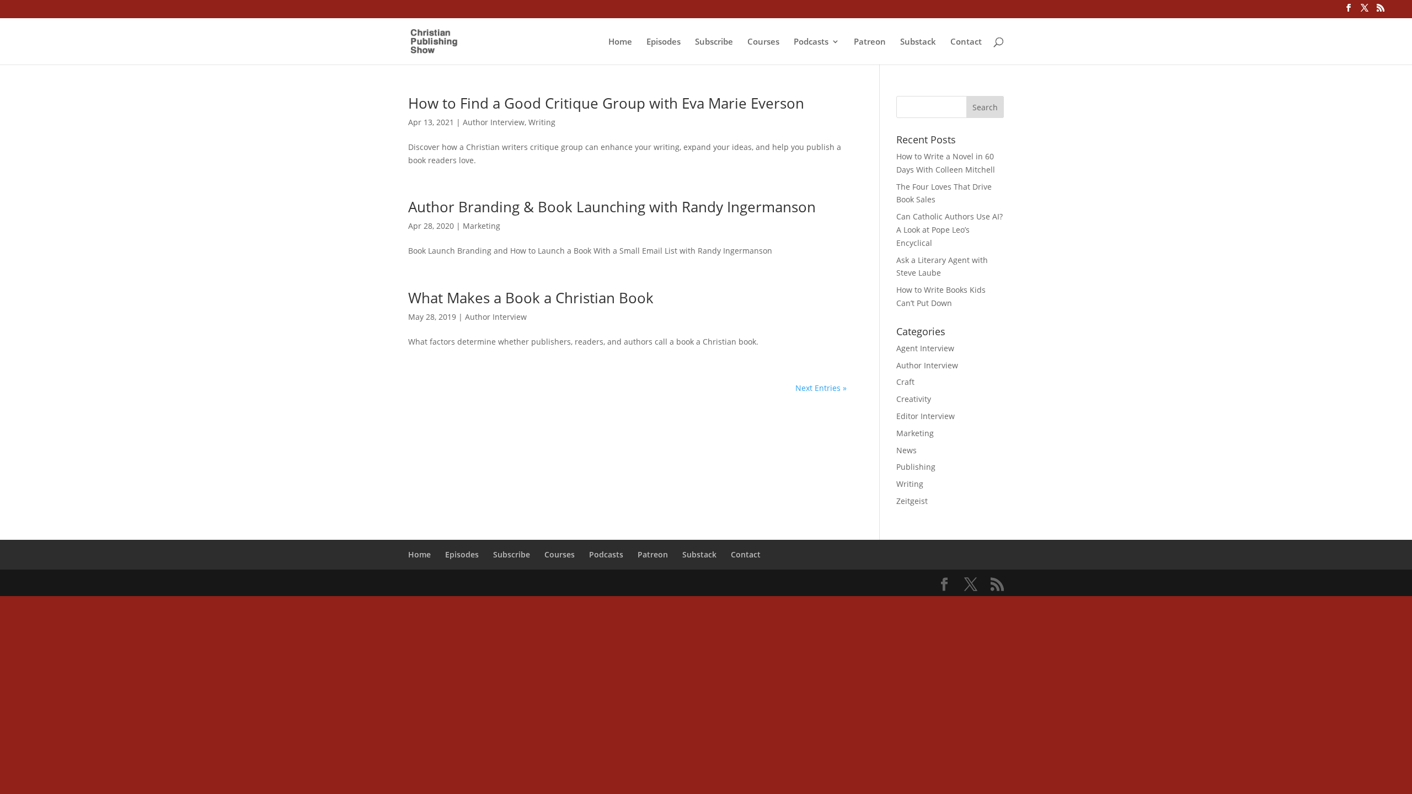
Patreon (870, 42)
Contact (966, 42)
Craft (905, 382)
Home (620, 42)
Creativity (913, 399)
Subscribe (714, 42)
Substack (918, 42)
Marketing (481, 226)
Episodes (663, 42)
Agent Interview (925, 348)
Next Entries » (821, 388)
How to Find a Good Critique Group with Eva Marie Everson (606, 103)
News (906, 450)
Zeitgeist (912, 501)
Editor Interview (925, 416)
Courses (763, 42)
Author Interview (494, 122)
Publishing (915, 467)
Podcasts (811, 42)
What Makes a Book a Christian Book (531, 298)
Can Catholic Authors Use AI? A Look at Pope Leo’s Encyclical (949, 229)
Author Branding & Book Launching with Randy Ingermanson (612, 207)
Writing (541, 122)
